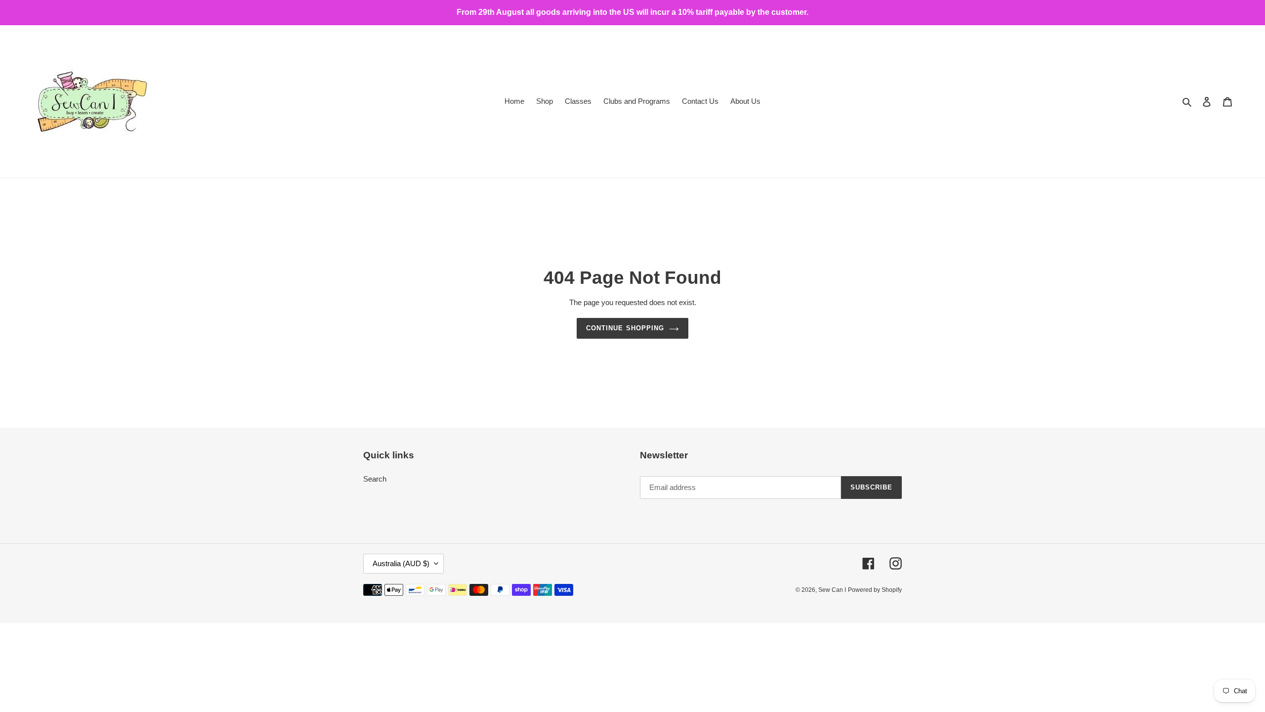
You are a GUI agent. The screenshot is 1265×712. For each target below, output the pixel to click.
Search (374, 479)
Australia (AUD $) (401, 563)
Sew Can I (832, 589)
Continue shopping (625, 328)
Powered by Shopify (875, 589)
